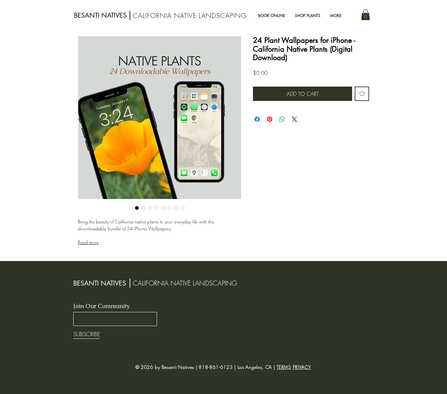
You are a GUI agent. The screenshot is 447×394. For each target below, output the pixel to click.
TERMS (284, 367)
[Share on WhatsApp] (282, 119)
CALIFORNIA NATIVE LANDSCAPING (189, 15)
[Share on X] (294, 119)
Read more (88, 242)
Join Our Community (101, 306)
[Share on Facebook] (257, 119)
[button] (365, 14)
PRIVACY (302, 367)
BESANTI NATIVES (100, 15)
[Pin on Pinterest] (270, 119)
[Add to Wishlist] (362, 94)
